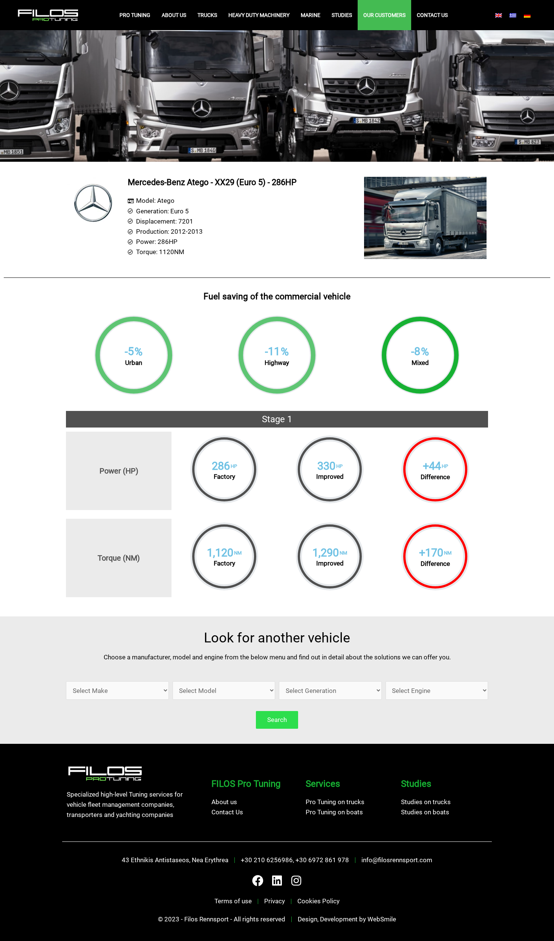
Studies (342, 15)
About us (174, 15)
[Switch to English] (498, 15)
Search (277, 719)
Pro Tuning (134, 15)
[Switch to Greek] (513, 15)
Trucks (207, 15)
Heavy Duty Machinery (258, 15)
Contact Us (432, 15)
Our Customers (384, 15)
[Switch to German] (527, 15)
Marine (310, 15)
